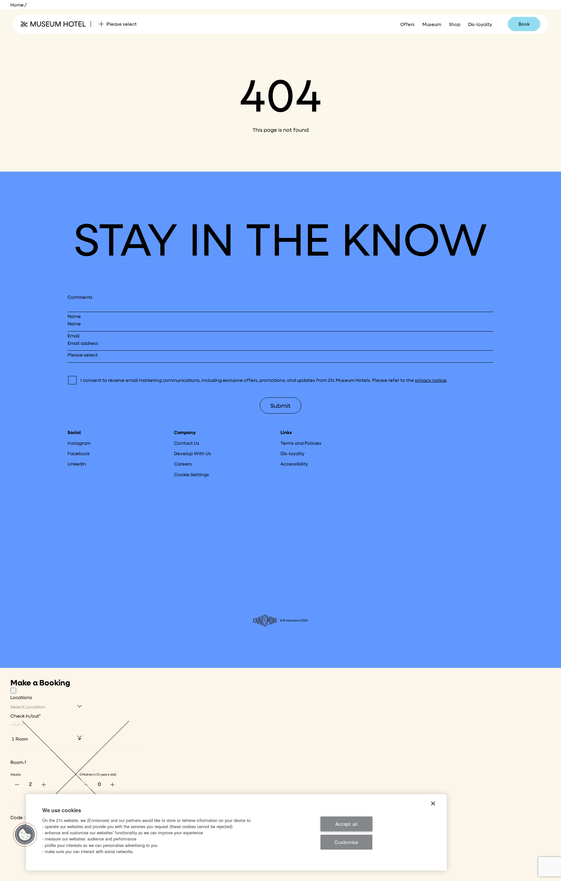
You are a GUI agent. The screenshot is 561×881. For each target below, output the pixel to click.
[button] (25, 834)
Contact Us (186, 443)
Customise (346, 842)
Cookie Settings (191, 474)
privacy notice (430, 380)
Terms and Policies (300, 443)
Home (17, 5)
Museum (431, 24)
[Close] (13, 691)
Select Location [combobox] (27, 707)
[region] (236, 832)
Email (74, 336)
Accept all (346, 823)
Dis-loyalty (480, 24)
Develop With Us (192, 453)
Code (16, 817)
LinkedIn (77, 464)
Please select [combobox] (121, 24)
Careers (183, 464)
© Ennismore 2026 (294, 620)
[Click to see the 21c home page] (53, 24)
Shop (454, 24)
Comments (80, 297)
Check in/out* (25, 716)
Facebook (79, 453)
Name (74, 316)
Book (524, 24)
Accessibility (294, 464)
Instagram (79, 443)
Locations (21, 697)
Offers (407, 24)
